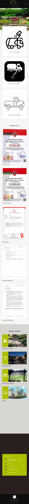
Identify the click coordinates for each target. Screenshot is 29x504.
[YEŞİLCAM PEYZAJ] (14, 4)
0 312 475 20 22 (11, 463)
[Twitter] (15, 502)
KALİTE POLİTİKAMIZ (7, 320)
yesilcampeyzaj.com (12, 472)
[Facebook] (11, 502)
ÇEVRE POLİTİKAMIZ (7, 280)
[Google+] (13, 502)
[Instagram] (17, 502)
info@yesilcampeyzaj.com (13, 469)
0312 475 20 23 (11, 466)
